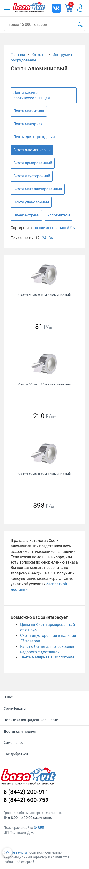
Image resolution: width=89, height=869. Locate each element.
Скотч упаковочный (31, 202)
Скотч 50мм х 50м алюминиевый (44, 474)
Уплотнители (58, 215)
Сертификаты (15, 708)
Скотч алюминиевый (32, 150)
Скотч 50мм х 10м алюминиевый (44, 295)
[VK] (56, 8)
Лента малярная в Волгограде (47, 657)
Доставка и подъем (20, 731)
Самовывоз (14, 743)
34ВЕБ (39, 828)
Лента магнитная (28, 111)
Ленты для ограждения (34, 137)
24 (44, 238)
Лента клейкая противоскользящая (31, 95)
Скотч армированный (32, 163)
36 (51, 238)
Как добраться (16, 754)
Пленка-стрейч (26, 215)
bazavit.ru (19, 852)
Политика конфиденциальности (31, 720)
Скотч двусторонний (31, 176)
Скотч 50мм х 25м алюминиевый (44, 384)
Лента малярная (28, 124)
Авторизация (83, 8)
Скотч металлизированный (37, 189)
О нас (8, 697)
